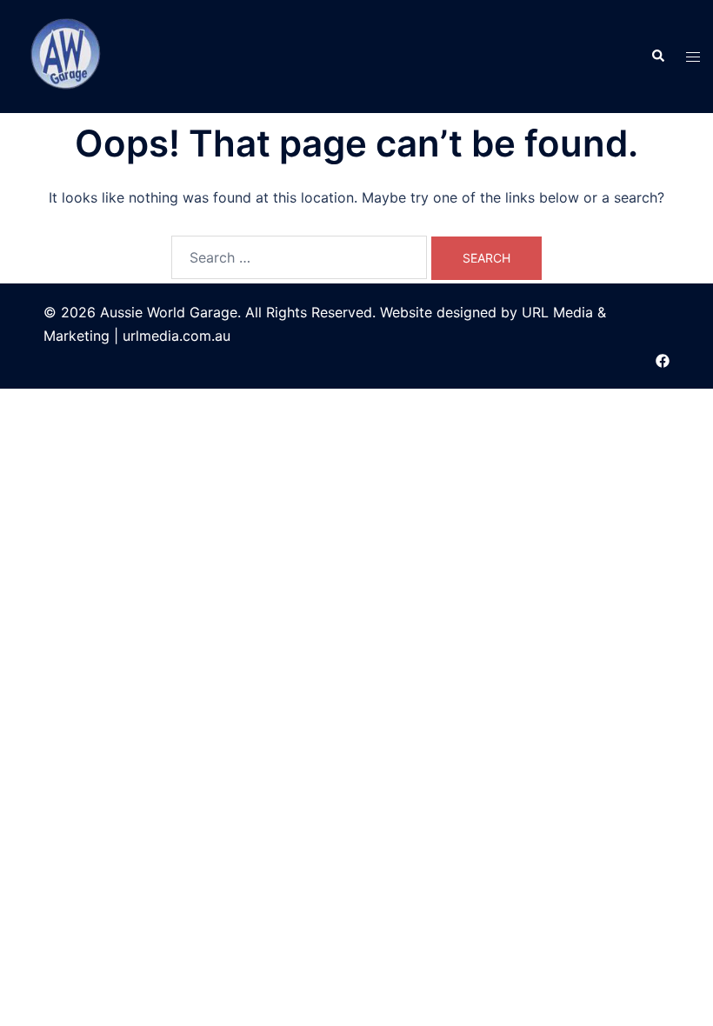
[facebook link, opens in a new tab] (663, 359)
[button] (657, 56)
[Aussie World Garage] (67, 54)
